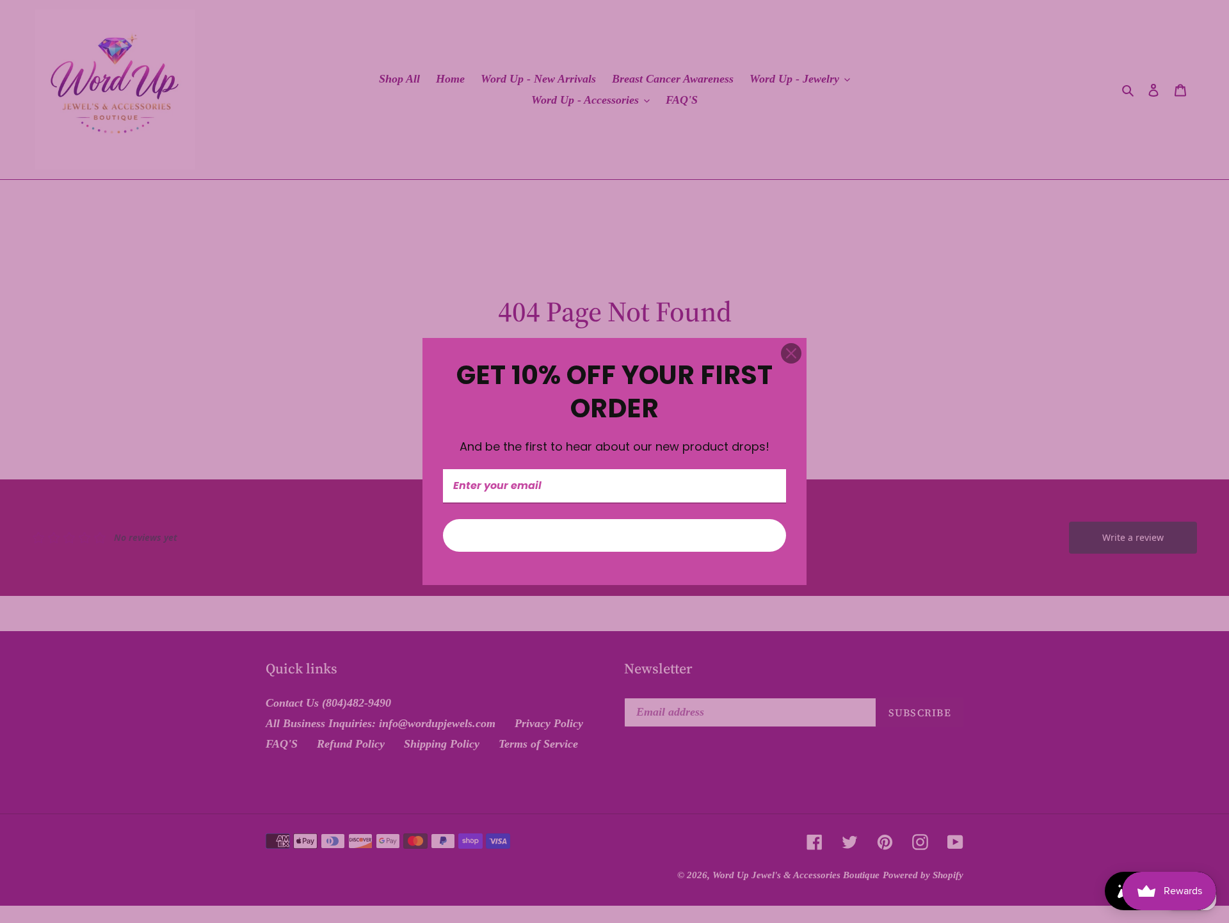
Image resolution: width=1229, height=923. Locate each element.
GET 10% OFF (614, 535)
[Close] (791, 353)
